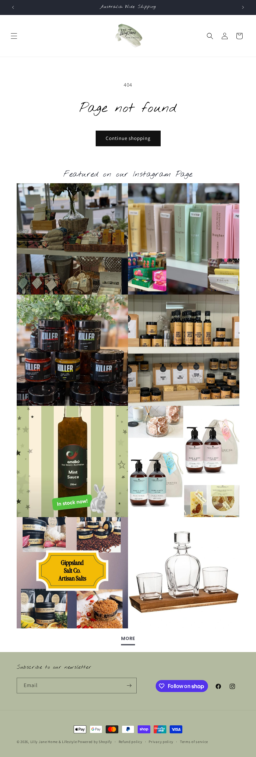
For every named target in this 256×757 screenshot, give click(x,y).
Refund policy (130, 741)
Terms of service (194, 741)
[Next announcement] (243, 7)
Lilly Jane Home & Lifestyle (53, 741)
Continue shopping (128, 138)
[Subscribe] (129, 685)
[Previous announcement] (13, 7)
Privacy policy (161, 741)
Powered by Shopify (95, 741)
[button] (14, 36)
